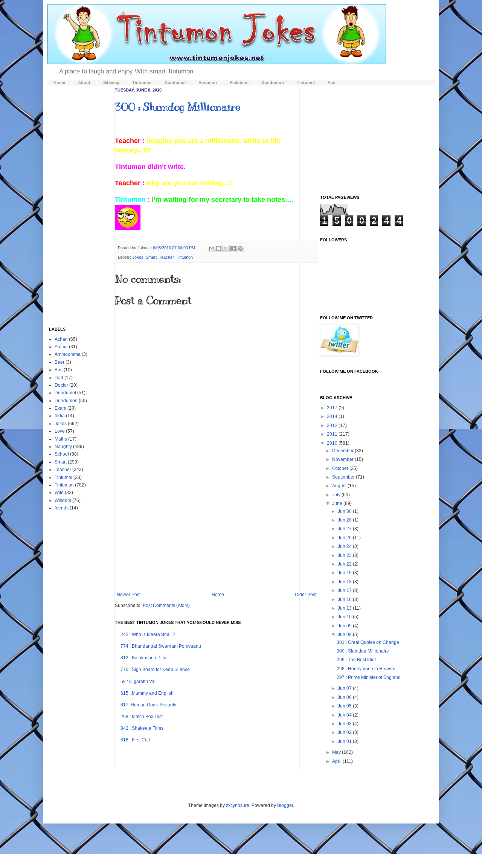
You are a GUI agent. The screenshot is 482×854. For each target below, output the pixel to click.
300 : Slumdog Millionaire (178, 106)
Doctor (61, 385)
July (337, 494)
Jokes (137, 257)
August (340, 485)
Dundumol (65, 392)
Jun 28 (345, 520)
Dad (59, 377)
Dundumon (66, 400)
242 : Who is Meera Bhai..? (147, 634)
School (62, 454)
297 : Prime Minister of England (369, 677)
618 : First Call (135, 740)
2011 (333, 434)
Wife (59, 492)
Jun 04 (345, 715)
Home (218, 594)
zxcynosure (237, 805)
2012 (333, 425)
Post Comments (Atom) (166, 605)
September (344, 477)
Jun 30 (345, 511)
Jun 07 (345, 688)
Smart (151, 257)
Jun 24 (345, 546)
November (343, 459)
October (340, 468)
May (337, 752)
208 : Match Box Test (141, 716)
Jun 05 (345, 706)
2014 (333, 416)
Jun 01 (345, 741)
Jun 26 (345, 537)
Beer (59, 362)
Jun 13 (345, 608)
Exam (60, 408)
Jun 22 (345, 564)
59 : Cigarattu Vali (138, 681)
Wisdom (63, 500)
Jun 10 (345, 616)
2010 (333, 443)
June (337, 503)
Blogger (285, 805)
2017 (333, 407)
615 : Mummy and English (147, 693)
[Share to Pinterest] (240, 248)
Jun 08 (345, 634)
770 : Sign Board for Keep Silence (155, 669)
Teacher (166, 257)
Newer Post (128, 594)
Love (60, 431)
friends (62, 508)
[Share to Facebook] (233, 248)
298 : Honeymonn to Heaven (366, 668)
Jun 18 (345, 581)
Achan (61, 339)
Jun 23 (345, 555)
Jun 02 (345, 732)
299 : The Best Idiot (356, 659)
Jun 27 (345, 528)
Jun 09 (345, 625)
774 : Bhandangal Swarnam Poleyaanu (160, 646)
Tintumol (63, 477)
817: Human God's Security (148, 705)
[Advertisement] (216, 530)
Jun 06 (345, 697)
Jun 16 (345, 599)
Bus (59, 369)
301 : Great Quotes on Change (368, 642)
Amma (61, 346)
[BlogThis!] (219, 248)
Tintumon (184, 257)
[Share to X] (226, 248)
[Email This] (211, 248)
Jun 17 (345, 590)
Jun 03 (345, 723)
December (343, 450)
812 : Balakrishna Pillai (144, 657)
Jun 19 (345, 572)
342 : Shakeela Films (141, 728)
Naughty (63, 446)
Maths (61, 439)
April (337, 761)
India (60, 415)
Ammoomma (68, 354)
